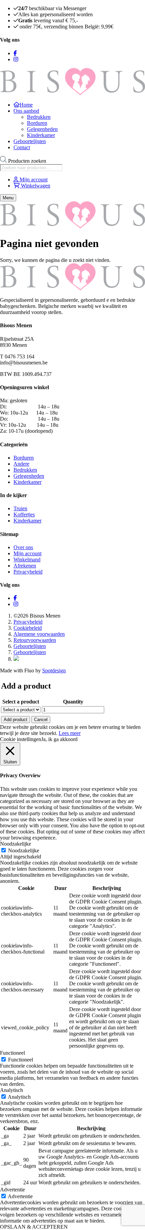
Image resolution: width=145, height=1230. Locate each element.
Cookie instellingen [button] (20, 739)
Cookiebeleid (27, 628)
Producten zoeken (27, 161)
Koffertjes (24, 514)
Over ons (23, 547)
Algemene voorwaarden (39, 634)
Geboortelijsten (29, 141)
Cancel (41, 719)
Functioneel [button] (12, 1053)
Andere (21, 464)
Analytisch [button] (11, 1090)
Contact (21, 147)
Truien (20, 508)
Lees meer (70, 733)
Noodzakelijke (23, 850)
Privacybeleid (27, 572)
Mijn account (27, 553)
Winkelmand (26, 559)
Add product (15, 719)
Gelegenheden (42, 129)
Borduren (37, 123)
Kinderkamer (41, 135)
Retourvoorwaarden (34, 640)
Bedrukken (39, 117)
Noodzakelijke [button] (15, 844)
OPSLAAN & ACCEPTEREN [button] (34, 1227)
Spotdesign (54, 670)
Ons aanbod (26, 111)
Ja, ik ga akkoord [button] (59, 739)
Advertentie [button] (12, 1189)
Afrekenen (24, 565)
